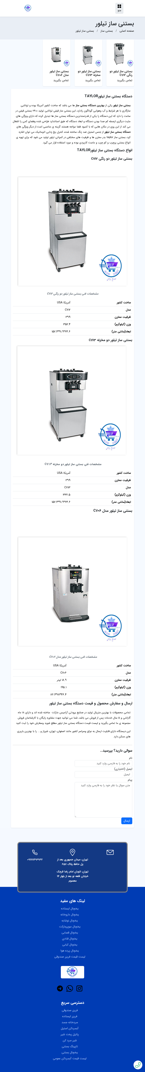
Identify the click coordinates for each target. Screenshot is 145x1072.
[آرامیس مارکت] (28, 8)
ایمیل (129, 769)
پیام (130, 780)
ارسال (127, 821)
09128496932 (35, 859)
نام (130, 758)
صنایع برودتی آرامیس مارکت (67, 712)
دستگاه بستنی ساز (65, 116)
